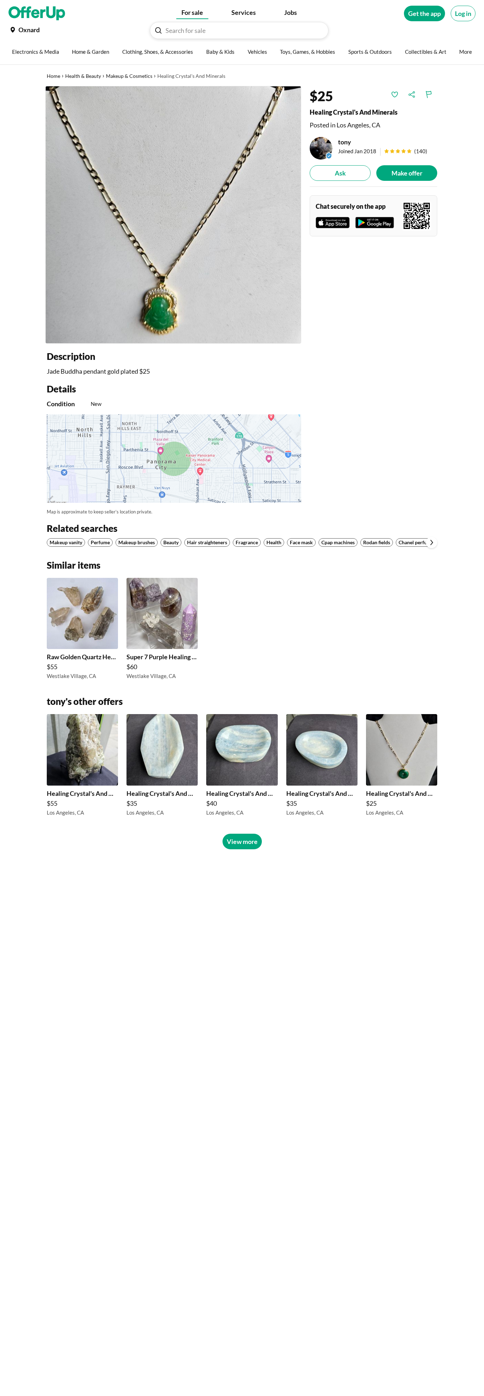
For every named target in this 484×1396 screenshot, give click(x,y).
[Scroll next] (431, 542)
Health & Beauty (83, 76)
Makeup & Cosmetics (129, 76)
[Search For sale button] (158, 30)
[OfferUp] (37, 13)
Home (53, 76)
